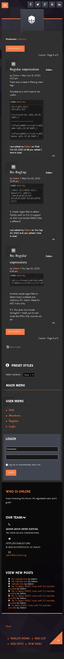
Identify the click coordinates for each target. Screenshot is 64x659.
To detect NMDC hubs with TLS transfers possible (29, 606)
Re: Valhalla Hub (19, 579)
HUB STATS (17, 644)
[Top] (52, 156)
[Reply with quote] (13, 64)
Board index (15, 347)
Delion (16, 75)
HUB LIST (40, 638)
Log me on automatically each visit (24, 464)
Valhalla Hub (18, 584)
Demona (22, 39)
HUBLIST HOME (20, 638)
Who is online (18, 491)
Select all (21, 102)
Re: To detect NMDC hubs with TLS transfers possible (31, 587)
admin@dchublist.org (16, 555)
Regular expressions (24, 69)
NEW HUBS (35, 644)
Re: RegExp (18, 172)
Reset (8, 626)
